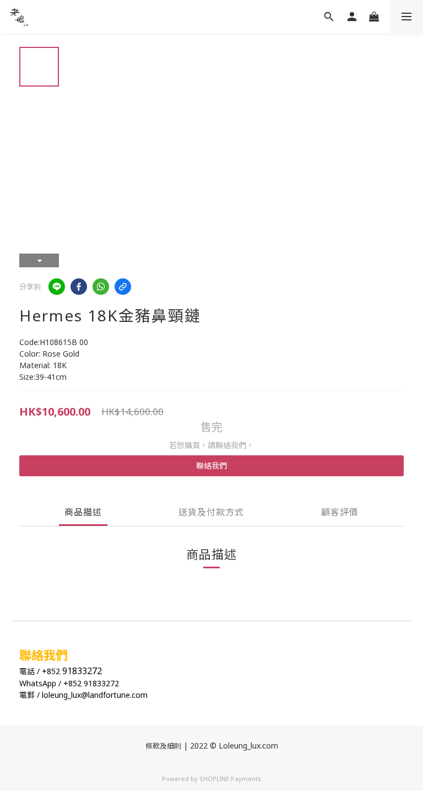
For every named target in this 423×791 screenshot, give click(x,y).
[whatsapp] (101, 286)
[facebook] (78, 286)
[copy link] (123, 286)
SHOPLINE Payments (230, 778)
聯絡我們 (211, 465)
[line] (56, 286)
